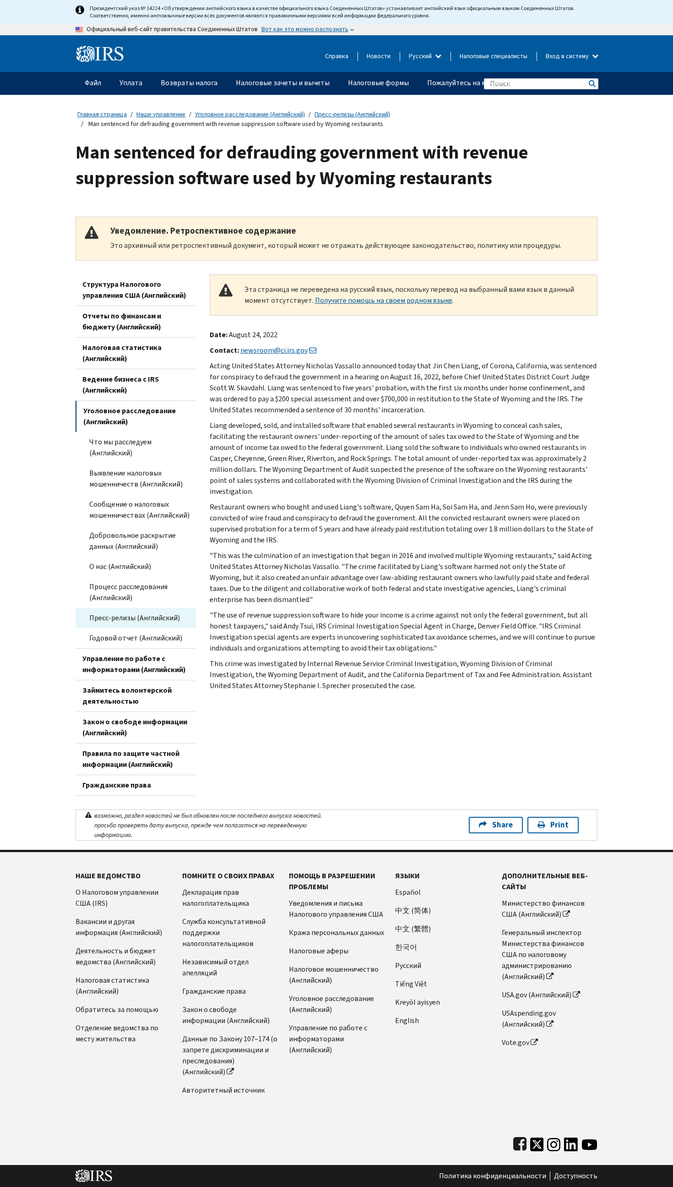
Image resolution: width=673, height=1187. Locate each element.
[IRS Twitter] (537, 1142)
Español (408, 892)
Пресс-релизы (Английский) (352, 114)
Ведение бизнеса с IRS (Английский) (120, 384)
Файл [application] (93, 83)
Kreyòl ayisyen (417, 1002)
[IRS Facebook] (519, 1142)
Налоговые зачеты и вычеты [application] (283, 83)
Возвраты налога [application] (189, 83)
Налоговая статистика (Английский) (122, 353)
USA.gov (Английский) (536, 995)
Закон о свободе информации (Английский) (134, 727)
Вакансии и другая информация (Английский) (119, 927)
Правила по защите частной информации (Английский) (130, 759)
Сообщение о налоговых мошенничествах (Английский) (139, 509)
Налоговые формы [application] (378, 83)
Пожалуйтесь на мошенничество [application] (481, 83)
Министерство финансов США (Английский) (543, 908)
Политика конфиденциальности (492, 1176)
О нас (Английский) (120, 566)
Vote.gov (515, 1042)
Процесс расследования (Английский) (128, 592)
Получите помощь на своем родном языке (383, 300)
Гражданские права (116, 785)
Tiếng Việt (411, 984)
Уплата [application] (130, 83)
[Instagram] (553, 1142)
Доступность (575, 1176)
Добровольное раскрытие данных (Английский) (132, 541)
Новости (379, 56)
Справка (336, 56)
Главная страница (102, 114)
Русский (421, 56)
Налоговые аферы (318, 951)
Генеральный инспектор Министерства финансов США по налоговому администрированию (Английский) (543, 954)
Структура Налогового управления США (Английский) (134, 289)
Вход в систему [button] (568, 56)
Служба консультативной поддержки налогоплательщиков (224, 932)
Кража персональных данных (336, 932)
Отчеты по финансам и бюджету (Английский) (121, 321)
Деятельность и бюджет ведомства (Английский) (116, 956)
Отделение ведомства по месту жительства (117, 1033)
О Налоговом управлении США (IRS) (117, 897)
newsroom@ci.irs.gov (274, 350)
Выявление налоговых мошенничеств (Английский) (136, 478)
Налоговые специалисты (493, 56)
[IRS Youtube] (589, 1142)
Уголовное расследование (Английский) (250, 114)
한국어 (406, 947)
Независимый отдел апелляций (215, 967)
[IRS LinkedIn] (571, 1142)
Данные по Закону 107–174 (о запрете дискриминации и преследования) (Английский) (229, 1055)
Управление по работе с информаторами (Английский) (134, 664)
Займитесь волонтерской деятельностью (127, 695)
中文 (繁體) (413, 929)
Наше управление (160, 114)
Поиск (591, 83)
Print (559, 825)
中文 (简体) (413, 910)
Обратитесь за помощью (117, 1009)
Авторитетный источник (223, 1090)
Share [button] (502, 825)
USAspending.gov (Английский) (529, 1018)
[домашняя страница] (100, 50)
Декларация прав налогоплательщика (215, 897)
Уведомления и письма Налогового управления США (336, 908)
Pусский (408, 965)
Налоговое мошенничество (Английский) (334, 974)
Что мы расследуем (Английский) (120, 447)
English (407, 1020)
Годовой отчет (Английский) (135, 638)
